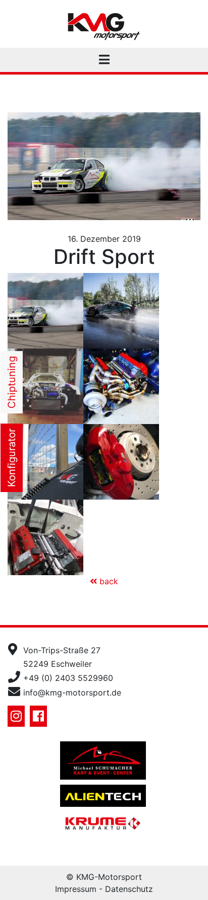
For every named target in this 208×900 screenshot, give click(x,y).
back (107, 581)
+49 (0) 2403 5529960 (68, 678)
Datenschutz (129, 889)
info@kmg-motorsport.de (72, 692)
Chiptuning (12, 382)
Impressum (75, 889)
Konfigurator (12, 458)
